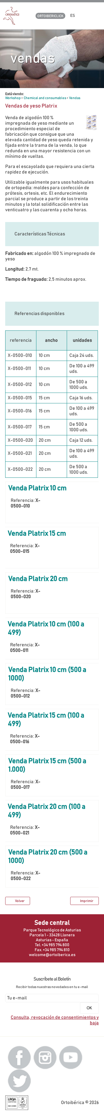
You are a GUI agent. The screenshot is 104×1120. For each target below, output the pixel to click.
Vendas (74, 98)
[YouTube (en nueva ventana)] (70, 1057)
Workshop (13, 98)
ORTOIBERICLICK (50, 16)
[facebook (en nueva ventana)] (19, 1057)
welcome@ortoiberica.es (52, 955)
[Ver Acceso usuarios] (85, 16)
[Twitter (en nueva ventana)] (19, 1080)
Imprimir (86, 901)
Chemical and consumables (45, 98)
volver (20, 901)
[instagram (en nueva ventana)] (45, 1057)
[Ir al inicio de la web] (11, 23)
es (73, 16)
